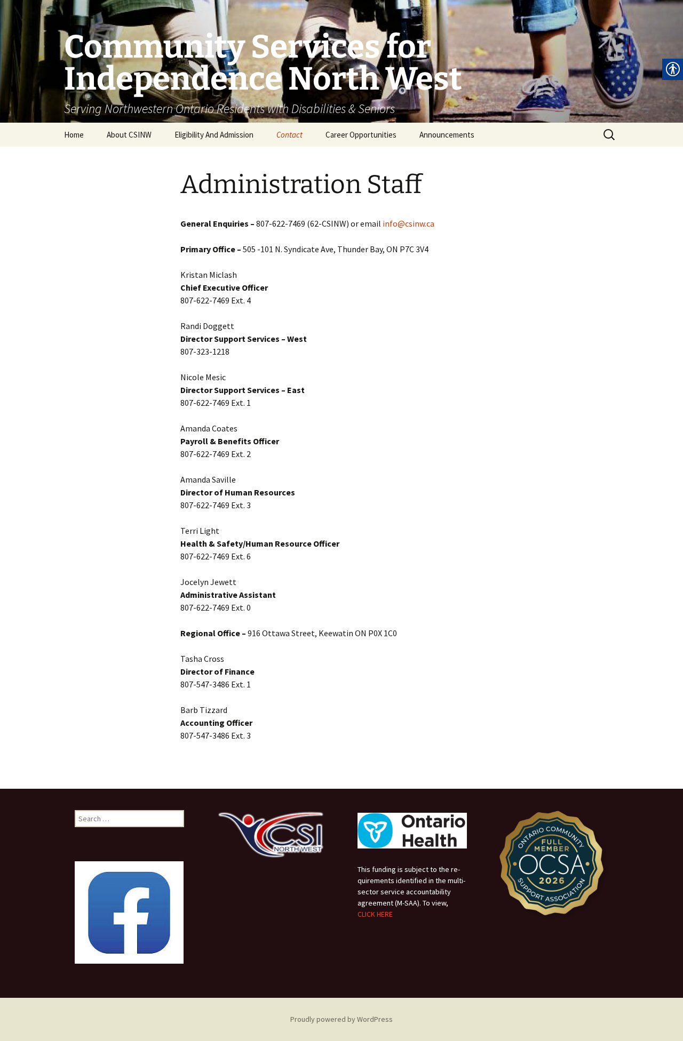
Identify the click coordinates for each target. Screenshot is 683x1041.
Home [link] (74, 135)
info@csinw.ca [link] (408, 223)
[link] (341, 61)
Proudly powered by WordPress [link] (341, 1019)
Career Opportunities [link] (360, 135)
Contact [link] (289, 135)
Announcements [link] (446, 135)
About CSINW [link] (129, 135)
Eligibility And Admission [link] (213, 135)
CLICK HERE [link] (375, 914)
